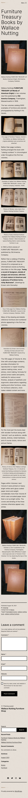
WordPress (18, 791)
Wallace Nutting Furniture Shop (11, 742)
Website (4, 674)
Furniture (4, 768)
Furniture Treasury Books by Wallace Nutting (13, 738)
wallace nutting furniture (12, 614)
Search (3, 726)
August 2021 (5, 757)
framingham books (11, 612)
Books (12, 610)
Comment (5, 635)
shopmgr (5, 607)
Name (3, 654)
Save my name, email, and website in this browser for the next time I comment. (15, 685)
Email (3, 664)
